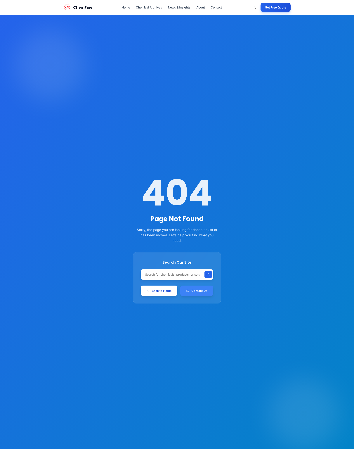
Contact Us (199, 291)
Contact (216, 7)
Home (126, 7)
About (200, 7)
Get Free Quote (275, 7)
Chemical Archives (149, 7)
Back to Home (161, 291)
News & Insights (179, 7)
